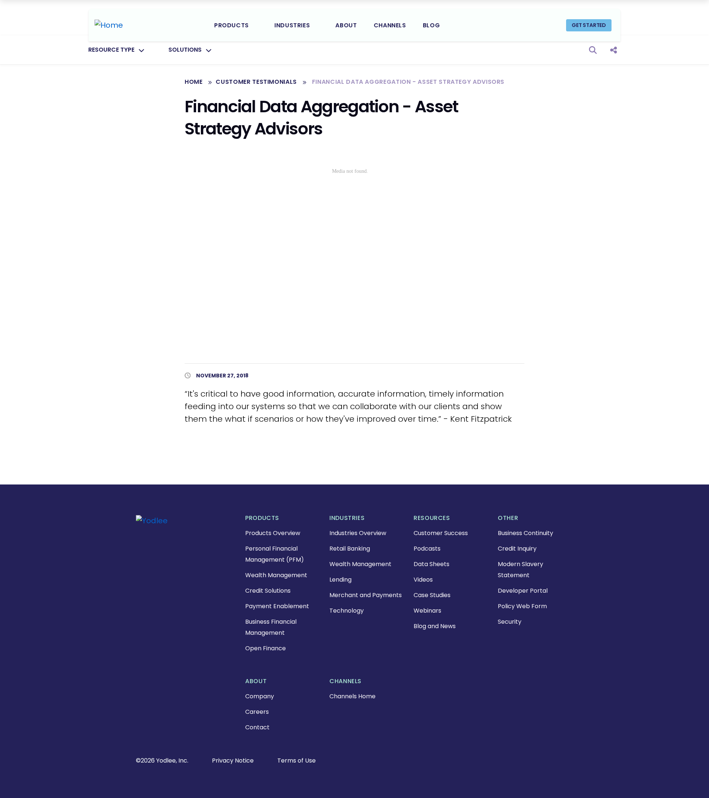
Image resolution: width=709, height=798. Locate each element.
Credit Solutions (268, 590)
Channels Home (352, 696)
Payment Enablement (277, 606)
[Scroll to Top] (16, 781)
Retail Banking (349, 548)
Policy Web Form (522, 606)
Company (259, 696)
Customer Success (441, 533)
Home (194, 82)
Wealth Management (276, 575)
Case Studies (432, 595)
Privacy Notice (233, 760)
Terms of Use (296, 760)
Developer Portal (523, 590)
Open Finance (265, 648)
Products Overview (272, 533)
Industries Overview (357, 533)
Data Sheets (431, 564)
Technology (346, 610)
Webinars (427, 610)
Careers (257, 712)
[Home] (109, 25)
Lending (340, 579)
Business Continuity (525, 533)
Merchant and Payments (365, 595)
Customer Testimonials (257, 82)
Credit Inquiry (517, 548)
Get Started (589, 25)
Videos (423, 579)
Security (509, 621)
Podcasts (427, 548)
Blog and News (435, 626)
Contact (257, 727)
